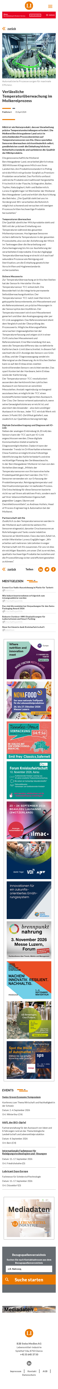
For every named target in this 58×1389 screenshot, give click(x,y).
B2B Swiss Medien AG (29, 1343)
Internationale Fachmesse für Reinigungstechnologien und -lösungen (24, 1152)
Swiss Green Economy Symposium (21, 1097)
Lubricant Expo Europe (15, 1171)
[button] (40, 569)
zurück (11, 28)
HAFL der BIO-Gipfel (14, 1122)
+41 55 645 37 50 (29, 1354)
